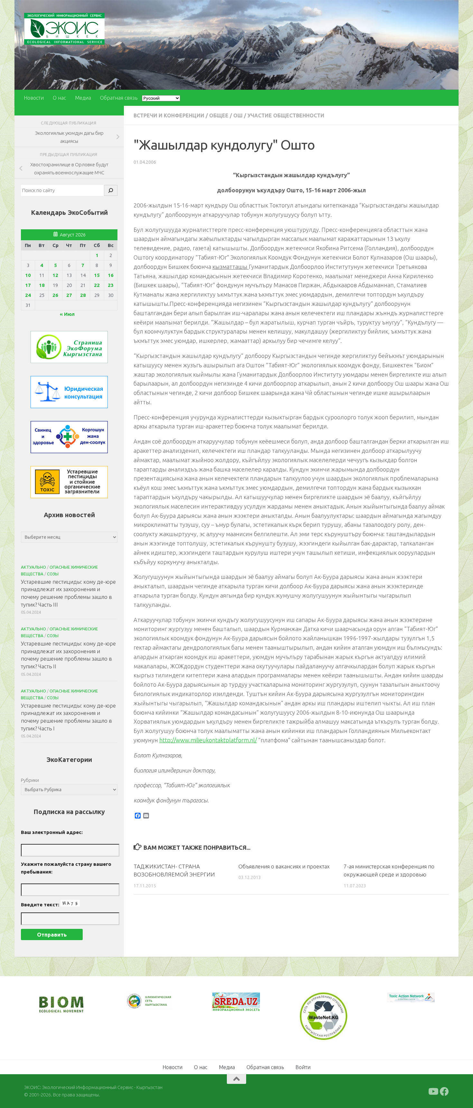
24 (28, 295)
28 (83, 295)
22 (97, 285)
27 (69, 295)
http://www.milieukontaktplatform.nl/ (208, 740)
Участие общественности (285, 115)
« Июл (67, 314)
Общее (218, 115)
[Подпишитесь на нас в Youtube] (432, 1090)
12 (55, 275)
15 (97, 275)
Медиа (83, 98)
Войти (303, 1066)
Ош (238, 115)
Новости (34, 98)
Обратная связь (118, 98)
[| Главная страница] (64, 29)
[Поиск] (110, 190)
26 (55, 295)
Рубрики (30, 780)
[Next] (159, 1005)
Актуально (33, 567)
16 (111, 275)
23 (111, 285)
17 (28, 285)
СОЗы (53, 574)
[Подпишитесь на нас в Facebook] (444, 1090)
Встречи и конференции (169, 115)
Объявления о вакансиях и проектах (283, 866)
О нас (59, 98)
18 (42, 285)
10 (28, 275)
